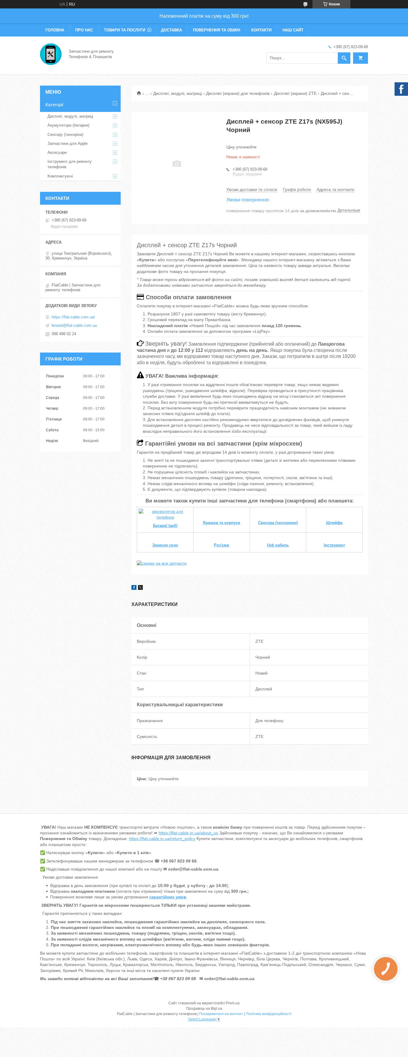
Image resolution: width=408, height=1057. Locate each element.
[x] (140, 588)
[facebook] (133, 588)
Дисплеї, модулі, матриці (177, 93)
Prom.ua (233, 1003)
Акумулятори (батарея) (68, 125)
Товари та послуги (124, 30)
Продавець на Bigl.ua (204, 1008)
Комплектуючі (60, 176)
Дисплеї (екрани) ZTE (295, 93)
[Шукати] (344, 58)
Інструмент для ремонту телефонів (69, 164)
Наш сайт (293, 30)
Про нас (84, 30)
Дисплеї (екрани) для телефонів (237, 93)
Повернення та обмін (216, 30)
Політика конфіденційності (269, 1014)
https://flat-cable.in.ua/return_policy (162, 838)
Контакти (261, 30)
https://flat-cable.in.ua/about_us (188, 832)
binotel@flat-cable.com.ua (74, 325)
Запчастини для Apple (67, 143)
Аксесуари (57, 152)
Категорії (54, 104)
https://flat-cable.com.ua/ (73, 317)
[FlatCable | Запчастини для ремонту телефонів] (51, 53)
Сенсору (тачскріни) (65, 134)
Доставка (171, 30)
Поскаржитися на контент (221, 1014)
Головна (54, 30)
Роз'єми (221, 545)
